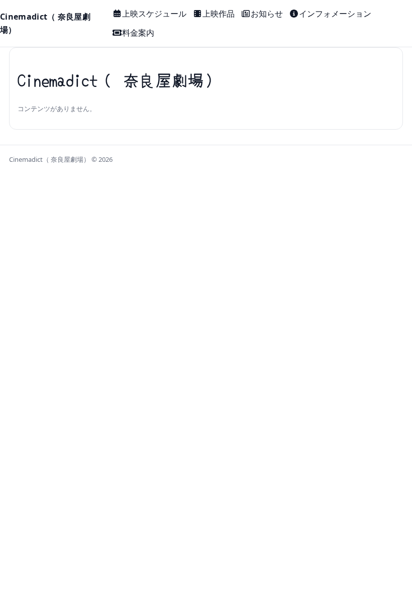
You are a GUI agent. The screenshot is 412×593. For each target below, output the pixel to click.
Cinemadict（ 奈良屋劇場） (45, 23)
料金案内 (138, 32)
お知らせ (267, 13)
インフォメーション (335, 13)
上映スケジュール (154, 13)
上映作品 (218, 13)
